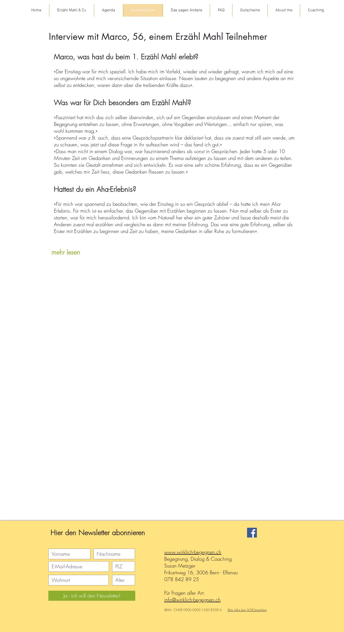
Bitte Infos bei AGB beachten (247, 610)
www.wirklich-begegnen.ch (192, 552)
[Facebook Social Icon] (252, 533)
